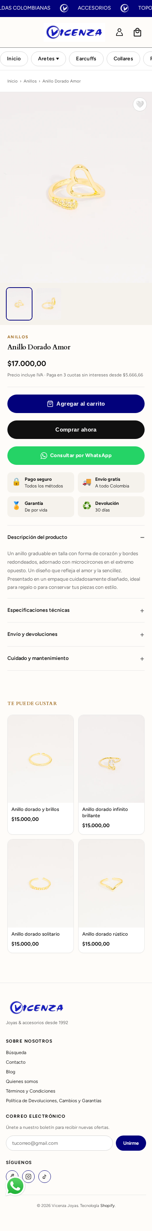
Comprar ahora (76, 429)
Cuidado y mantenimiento (38, 658)
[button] (137, 32)
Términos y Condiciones (30, 1091)
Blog (10, 1071)
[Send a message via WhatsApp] (15, 1186)
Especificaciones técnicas (38, 610)
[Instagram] (28, 1176)
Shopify (107, 1205)
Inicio (14, 59)
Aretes (46, 59)
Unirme (131, 1143)
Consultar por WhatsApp (80, 455)
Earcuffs (86, 59)
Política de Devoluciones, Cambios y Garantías (53, 1100)
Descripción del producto (37, 537)
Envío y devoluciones (32, 634)
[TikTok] (44, 1176)
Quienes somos (22, 1081)
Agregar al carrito (80, 403)
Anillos (30, 81)
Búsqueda (16, 1052)
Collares (123, 59)
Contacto (15, 1062)
